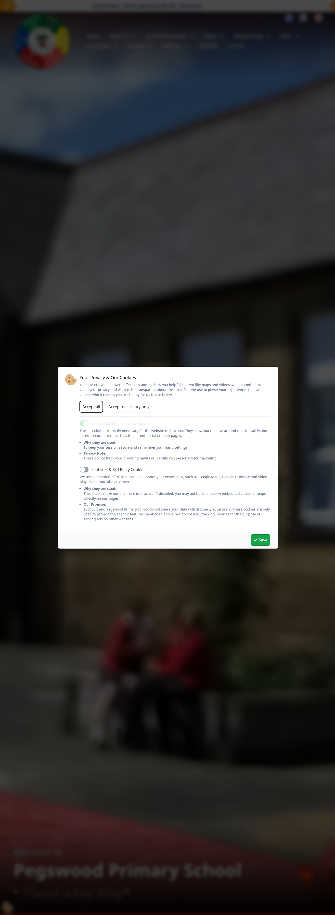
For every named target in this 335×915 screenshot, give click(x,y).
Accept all (91, 406)
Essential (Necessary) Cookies (118, 423)
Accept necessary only (128, 406)
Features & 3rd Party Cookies (118, 469)
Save (262, 540)
